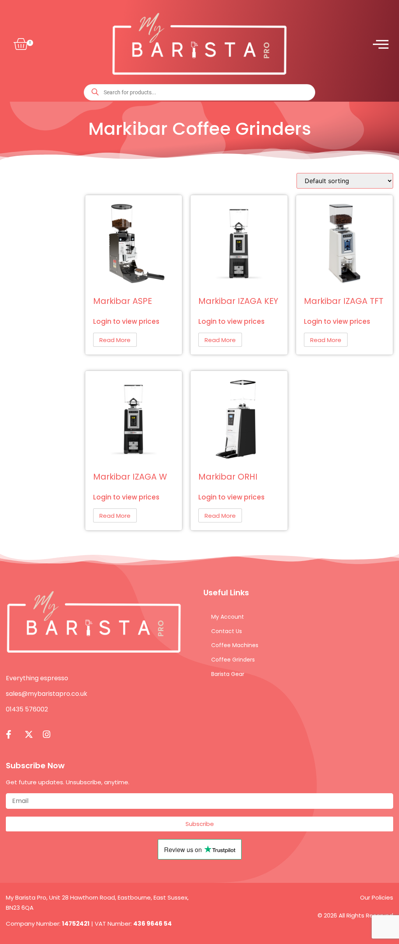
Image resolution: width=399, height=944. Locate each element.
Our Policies (376, 897)
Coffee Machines (234, 645)
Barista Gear (227, 674)
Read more (115, 340)
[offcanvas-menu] (380, 44)
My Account (227, 617)
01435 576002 (27, 709)
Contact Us (226, 631)
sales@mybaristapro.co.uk (46, 693)
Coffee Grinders (233, 659)
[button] (19, 44)
